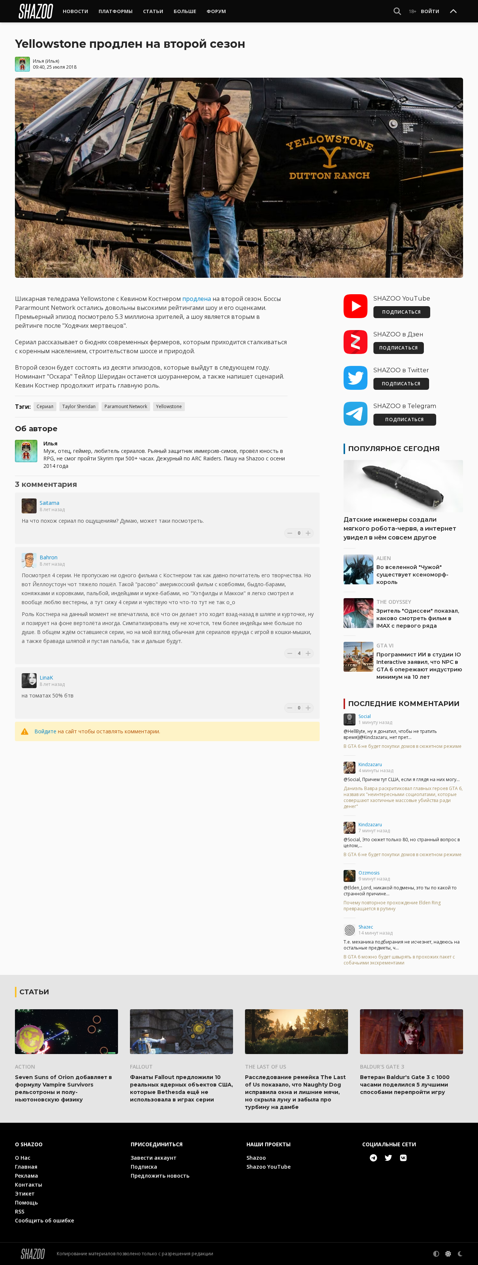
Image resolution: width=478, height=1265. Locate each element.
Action (25, 1066)
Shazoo (256, 1157)
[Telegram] (373, 1158)
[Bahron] (29, 560)
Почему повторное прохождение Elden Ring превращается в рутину (392, 906)
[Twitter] (388, 1158)
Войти (430, 11)
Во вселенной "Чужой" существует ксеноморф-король (412, 574)
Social (364, 716)
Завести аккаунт (154, 1157)
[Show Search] (397, 11)
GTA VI (385, 645)
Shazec (365, 927)
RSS (19, 1211)
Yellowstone (169, 406)
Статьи (153, 11)
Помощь (26, 1202)
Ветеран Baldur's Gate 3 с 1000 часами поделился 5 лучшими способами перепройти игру (405, 1084)
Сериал (45, 406)
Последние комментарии (403, 704)
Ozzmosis (368, 873)
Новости (75, 11)
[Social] (350, 719)
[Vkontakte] (403, 1158)
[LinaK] (29, 680)
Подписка (144, 1166)
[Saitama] (29, 505)
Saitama (49, 502)
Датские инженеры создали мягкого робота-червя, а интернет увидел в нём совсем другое (400, 528)
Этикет (25, 1193)
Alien (383, 558)
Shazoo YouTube (268, 1166)
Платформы (116, 11)
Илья (38, 61)
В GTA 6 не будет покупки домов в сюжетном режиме (403, 746)
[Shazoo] (36, 11)
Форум (216, 11)
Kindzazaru (370, 764)
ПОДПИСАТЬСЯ (401, 312)
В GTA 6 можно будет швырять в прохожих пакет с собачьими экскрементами (399, 960)
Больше (185, 11)
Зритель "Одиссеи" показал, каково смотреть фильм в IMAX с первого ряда (417, 618)
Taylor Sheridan (79, 406)
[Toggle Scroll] (453, 11)
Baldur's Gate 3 (382, 1066)
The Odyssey (393, 601)
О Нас (22, 1157)
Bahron (49, 557)
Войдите (45, 731)
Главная (26, 1166)
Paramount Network (126, 406)
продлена (196, 299)
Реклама (26, 1175)
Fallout (141, 1066)
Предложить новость (160, 1175)
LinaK (46, 677)
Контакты (28, 1184)
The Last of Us (265, 1066)
